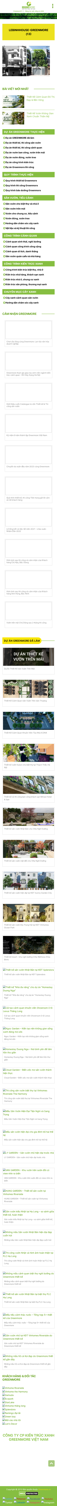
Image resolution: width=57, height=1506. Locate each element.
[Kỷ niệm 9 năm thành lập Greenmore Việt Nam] (28, 424)
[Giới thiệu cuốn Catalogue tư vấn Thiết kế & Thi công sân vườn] (28, 392)
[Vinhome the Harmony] (15, 1391)
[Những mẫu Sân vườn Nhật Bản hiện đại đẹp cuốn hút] (28, 1233)
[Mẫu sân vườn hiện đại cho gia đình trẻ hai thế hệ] (28, 1133)
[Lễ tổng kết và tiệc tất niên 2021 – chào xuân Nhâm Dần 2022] (28, 517)
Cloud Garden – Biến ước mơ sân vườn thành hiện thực (28, 1078)
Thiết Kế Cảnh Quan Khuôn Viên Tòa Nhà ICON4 (25, 733)
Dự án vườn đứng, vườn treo (21, 157)
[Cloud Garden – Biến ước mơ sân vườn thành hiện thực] (28, 1071)
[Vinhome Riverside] (13, 1387)
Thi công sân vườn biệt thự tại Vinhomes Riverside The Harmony (28, 1099)
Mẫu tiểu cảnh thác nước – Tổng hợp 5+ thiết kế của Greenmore (27, 1324)
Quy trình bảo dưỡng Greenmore (23, 190)
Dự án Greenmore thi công (20, 167)
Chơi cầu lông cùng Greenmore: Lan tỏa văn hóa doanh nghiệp (27, 343)
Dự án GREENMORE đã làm (20, 137)
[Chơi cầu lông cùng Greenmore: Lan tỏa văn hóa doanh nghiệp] (28, 330)
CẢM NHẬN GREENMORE (19, 313)
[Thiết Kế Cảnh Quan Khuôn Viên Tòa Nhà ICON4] (28, 721)
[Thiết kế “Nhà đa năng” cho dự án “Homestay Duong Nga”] (28, 988)
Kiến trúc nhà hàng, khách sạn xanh (25, 274)
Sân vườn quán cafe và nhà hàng (23, 256)
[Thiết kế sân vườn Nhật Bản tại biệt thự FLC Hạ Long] (28, 1295)
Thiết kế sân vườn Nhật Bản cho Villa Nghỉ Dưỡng (26, 829)
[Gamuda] (8, 1395)
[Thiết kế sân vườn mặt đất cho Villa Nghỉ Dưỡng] (28, 849)
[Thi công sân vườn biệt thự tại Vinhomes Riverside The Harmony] (28, 1092)
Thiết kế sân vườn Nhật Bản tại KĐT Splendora (24, 974)
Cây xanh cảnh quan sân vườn (22, 297)
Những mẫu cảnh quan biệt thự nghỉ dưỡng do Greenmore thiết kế (24, 1282)
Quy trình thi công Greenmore (22, 185)
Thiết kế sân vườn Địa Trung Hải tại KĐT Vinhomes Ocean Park (26, 926)
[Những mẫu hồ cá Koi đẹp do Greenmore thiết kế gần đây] (28, 1357)
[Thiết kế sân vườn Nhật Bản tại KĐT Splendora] (28, 970)
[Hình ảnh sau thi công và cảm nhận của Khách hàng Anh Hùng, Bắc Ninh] (28, 580)
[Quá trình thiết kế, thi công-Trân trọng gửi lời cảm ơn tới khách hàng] (28, 486)
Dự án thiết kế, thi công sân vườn (23, 142)
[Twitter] (7, 1499)
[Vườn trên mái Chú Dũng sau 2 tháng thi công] (28, 611)
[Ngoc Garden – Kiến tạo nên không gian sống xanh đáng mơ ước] (28, 1030)
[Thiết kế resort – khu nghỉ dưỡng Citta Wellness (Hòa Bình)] (28, 945)
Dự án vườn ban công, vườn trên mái (25, 152)
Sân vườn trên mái (15, 208)
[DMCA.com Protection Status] (28, 1493)
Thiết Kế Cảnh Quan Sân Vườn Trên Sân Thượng (25, 701)
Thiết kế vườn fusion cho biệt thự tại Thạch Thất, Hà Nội (27, 766)
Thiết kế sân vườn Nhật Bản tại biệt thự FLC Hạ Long (27, 1302)
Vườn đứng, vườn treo (18, 218)
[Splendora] (9, 1409)
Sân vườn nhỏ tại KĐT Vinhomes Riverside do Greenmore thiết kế (24, 1344)
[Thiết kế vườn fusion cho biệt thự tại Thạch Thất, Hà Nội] (28, 753)
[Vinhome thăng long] (13, 1405)
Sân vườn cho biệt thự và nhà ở (22, 203)
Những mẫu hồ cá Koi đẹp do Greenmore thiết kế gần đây (27, 1365)
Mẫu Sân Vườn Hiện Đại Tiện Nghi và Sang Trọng (26, 1119)
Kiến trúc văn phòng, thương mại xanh (26, 284)
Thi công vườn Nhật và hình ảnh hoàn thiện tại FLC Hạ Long (28, 1262)
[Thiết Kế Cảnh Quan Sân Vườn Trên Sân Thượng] (28, 689)
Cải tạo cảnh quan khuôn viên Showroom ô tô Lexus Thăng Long (27, 1017)
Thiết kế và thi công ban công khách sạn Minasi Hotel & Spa (28, 798)
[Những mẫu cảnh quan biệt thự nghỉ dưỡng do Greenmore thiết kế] (28, 1275)
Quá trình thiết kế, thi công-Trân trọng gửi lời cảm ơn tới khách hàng (28, 499)
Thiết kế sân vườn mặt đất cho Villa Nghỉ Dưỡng (25, 861)
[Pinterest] (20, 1499)
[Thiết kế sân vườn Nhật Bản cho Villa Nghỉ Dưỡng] (28, 817)
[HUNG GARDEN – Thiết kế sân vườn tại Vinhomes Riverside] (28, 1192)
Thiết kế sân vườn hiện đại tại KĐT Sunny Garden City (28, 893)
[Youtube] (47, 1499)
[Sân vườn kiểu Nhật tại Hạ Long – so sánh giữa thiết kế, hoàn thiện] (28, 1213)
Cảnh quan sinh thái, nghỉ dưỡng (23, 241)
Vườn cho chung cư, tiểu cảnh (22, 213)
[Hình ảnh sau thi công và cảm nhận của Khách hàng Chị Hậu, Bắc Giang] (28, 549)
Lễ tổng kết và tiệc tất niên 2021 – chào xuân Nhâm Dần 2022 (26, 530)
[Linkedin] (19, 1502)
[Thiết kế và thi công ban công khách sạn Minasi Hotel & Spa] (28, 785)
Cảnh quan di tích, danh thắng (22, 251)
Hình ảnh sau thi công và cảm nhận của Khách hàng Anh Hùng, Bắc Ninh (27, 592)
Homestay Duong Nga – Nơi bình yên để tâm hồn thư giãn (27, 1058)
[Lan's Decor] (9, 1423)
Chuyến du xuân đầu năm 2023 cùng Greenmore (27, 466)
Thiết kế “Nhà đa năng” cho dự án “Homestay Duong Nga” (27, 996)
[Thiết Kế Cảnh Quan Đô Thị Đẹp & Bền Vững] (13, 101)
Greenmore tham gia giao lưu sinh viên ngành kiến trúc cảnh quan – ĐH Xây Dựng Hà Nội (28, 374)
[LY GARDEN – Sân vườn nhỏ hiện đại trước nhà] (28, 1152)
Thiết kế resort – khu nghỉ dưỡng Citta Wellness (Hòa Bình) (27, 958)
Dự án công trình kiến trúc (20, 162)
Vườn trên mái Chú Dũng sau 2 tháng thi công (26, 623)
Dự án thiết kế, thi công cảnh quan (24, 147)
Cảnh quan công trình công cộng (23, 246)
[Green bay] (9, 1416)
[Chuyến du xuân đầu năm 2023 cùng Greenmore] (28, 455)
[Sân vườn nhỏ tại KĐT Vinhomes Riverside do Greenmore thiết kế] (28, 1337)
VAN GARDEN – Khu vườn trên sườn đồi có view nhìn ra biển (28, 1179)
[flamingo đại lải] (11, 1412)
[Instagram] (33, 1502)
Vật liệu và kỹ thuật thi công (20, 228)
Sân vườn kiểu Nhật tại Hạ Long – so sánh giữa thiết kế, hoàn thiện (28, 1220)
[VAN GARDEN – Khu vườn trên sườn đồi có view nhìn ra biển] (28, 1171)
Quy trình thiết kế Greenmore (21, 180)
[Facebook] (33, 1499)
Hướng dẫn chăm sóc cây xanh (22, 223)
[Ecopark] (7, 1398)
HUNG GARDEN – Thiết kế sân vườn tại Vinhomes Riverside (26, 1200)
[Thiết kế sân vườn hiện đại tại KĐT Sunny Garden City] (28, 881)
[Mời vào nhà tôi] (11, 1419)
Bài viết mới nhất (15, 89)
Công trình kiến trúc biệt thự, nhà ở (24, 269)
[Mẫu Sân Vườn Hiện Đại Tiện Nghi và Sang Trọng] (28, 1112)
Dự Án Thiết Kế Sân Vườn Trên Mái (19, 669)
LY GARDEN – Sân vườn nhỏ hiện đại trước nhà (24, 1157)
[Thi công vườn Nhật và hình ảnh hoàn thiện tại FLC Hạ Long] (28, 1254)
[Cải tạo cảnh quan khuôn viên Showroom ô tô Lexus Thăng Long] (28, 1009)
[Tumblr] (7, 1502)
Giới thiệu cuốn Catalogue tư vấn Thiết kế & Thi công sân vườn (27, 405)
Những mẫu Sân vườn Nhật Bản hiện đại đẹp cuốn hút (27, 1240)
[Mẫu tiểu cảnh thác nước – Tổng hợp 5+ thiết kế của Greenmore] (28, 1316)
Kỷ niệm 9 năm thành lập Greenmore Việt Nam (26, 435)
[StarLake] (8, 1402)
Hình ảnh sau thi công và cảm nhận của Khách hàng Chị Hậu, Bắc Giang (27, 561)
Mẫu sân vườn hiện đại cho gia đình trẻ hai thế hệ (25, 1139)
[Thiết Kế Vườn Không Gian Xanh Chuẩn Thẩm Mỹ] (13, 118)
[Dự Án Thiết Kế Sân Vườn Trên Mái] (28, 657)
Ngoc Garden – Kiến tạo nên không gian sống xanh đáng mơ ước (26, 1037)
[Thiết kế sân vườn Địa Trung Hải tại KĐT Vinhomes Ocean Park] (28, 913)
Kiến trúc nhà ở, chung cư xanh (22, 279)
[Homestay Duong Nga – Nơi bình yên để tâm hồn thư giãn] (28, 1050)
